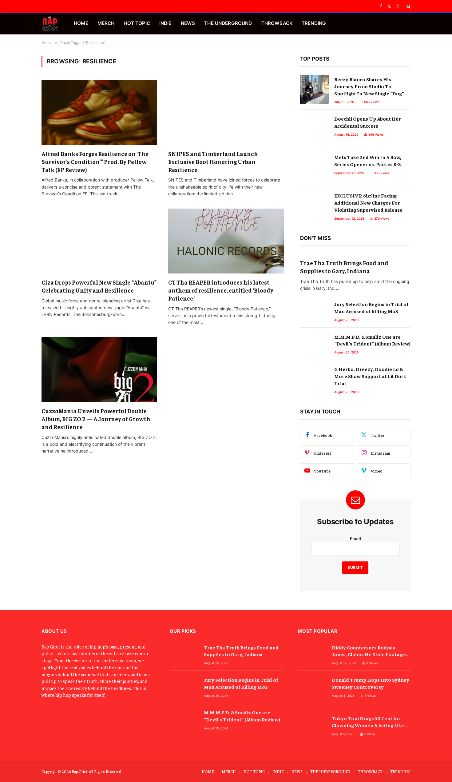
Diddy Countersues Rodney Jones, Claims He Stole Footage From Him (368, 651)
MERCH (106, 23)
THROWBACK (276, 23)
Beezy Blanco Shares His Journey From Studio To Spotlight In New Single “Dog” (369, 86)
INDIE (165, 23)
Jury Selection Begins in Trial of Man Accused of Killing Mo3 (371, 307)
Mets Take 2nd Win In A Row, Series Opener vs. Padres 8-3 (367, 160)
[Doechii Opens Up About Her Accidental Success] (314, 128)
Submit (355, 567)
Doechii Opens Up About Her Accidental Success (367, 122)
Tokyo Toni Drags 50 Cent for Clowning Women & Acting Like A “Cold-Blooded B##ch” (370, 722)
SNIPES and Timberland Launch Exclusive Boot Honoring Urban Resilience (213, 161)
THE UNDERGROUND (228, 23)
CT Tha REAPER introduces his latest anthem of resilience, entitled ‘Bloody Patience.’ (220, 290)
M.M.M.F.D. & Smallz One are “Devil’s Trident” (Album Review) (372, 340)
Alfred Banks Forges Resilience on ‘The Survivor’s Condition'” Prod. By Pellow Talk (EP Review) (95, 161)
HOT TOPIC (137, 23)
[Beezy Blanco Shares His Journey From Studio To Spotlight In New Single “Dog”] (314, 89)
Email (355, 538)
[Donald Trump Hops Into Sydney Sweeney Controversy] (312, 690)
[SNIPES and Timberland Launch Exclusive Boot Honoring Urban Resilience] (226, 112)
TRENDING (314, 23)
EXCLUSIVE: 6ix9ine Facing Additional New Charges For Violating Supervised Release (368, 202)
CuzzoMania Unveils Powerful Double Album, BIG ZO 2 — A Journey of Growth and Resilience (96, 418)
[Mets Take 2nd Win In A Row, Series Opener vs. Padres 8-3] (314, 167)
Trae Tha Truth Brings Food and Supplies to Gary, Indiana (344, 266)
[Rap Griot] (50, 23)
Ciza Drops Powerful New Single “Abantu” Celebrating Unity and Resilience (99, 286)
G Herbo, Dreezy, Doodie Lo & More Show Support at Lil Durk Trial (370, 376)
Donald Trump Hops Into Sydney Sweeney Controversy (370, 683)
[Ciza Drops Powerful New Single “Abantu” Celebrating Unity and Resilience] (99, 241)
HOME (81, 23)
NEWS (188, 23)
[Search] (407, 6)
